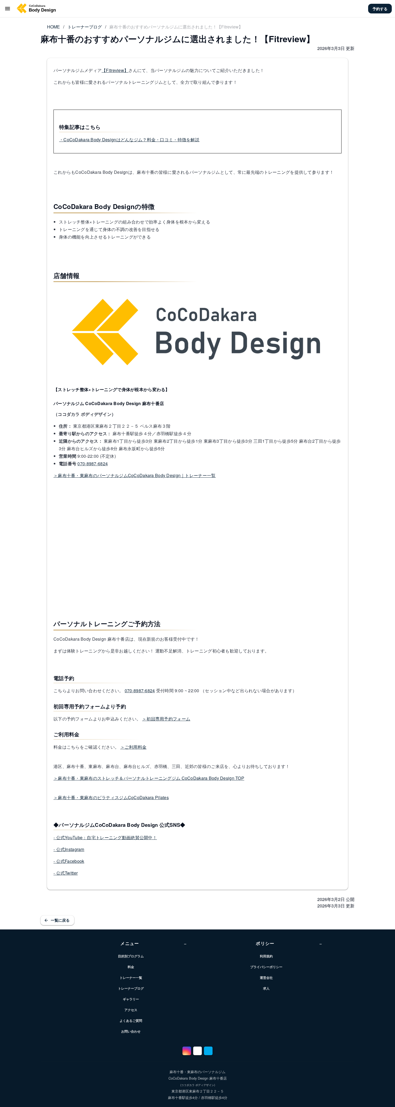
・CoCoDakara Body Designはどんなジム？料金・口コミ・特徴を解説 (129, 139)
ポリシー (289, 943)
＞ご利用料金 (133, 747)
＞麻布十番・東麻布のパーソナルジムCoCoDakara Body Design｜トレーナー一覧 (134, 475)
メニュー (153, 943)
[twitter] (208, 1051)
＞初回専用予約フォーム (166, 719)
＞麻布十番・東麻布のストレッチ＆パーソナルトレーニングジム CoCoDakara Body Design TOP (148, 778)
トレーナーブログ (84, 27)
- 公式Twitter (65, 873)
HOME (53, 27)
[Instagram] (186, 1051)
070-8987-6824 (92, 463)
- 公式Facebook (68, 861)
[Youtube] (197, 1051)
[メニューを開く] (7, 8)
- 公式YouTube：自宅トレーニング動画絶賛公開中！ (105, 837)
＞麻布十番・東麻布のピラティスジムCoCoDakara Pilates (111, 797)
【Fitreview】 (115, 70)
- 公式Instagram (68, 849)
